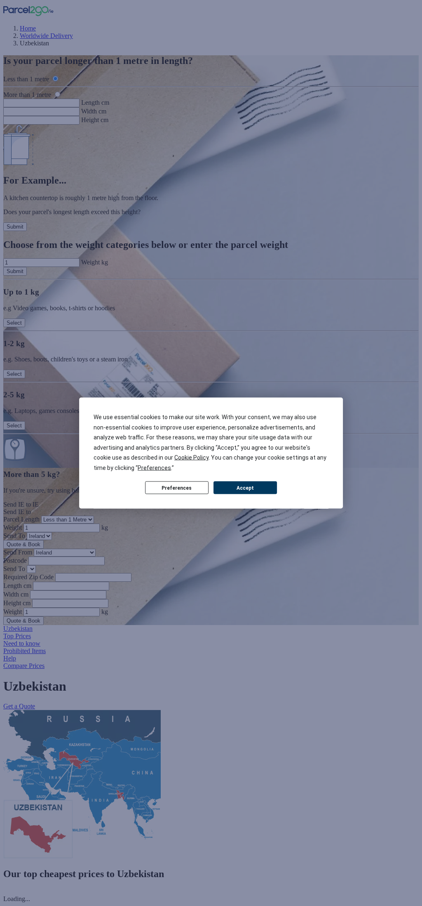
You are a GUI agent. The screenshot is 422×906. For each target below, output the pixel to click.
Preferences (177, 488)
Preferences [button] (154, 467)
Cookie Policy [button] (191, 457)
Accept (245, 488)
